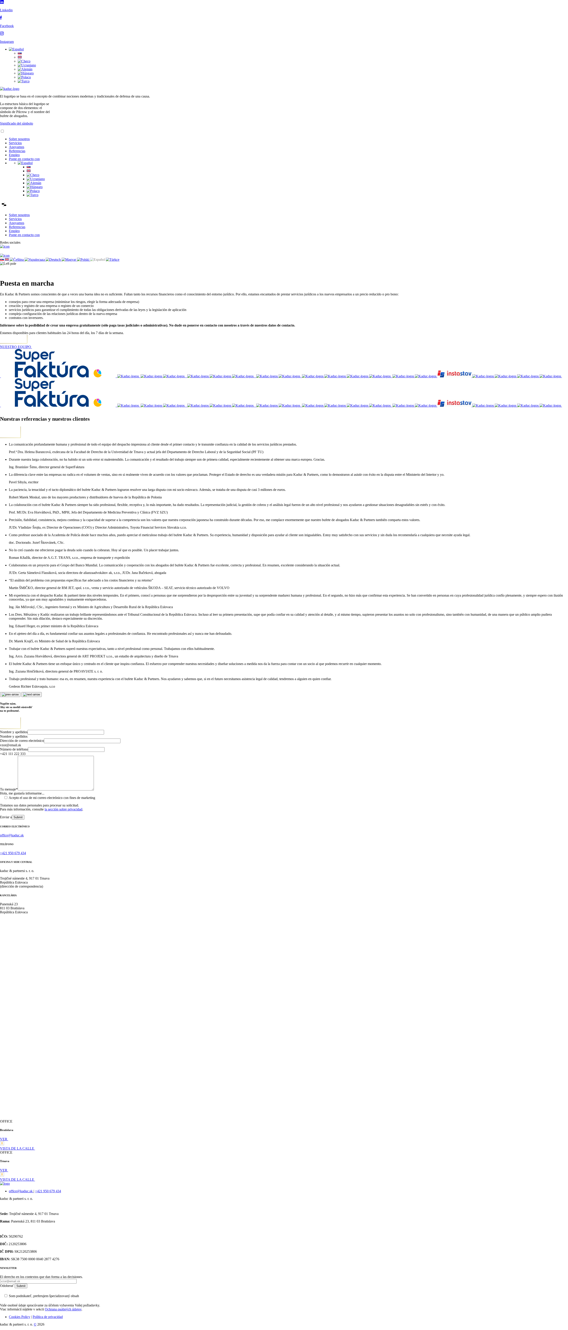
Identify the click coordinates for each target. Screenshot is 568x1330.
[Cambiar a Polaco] (24, 77)
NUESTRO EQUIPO (16, 347)
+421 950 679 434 (48, 1191)
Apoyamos (16, 147)
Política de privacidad (48, 1317)
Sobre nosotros (19, 139)
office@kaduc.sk (21, 1191)
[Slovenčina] (2, 259)
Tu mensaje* (9, 789)
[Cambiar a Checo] (24, 61)
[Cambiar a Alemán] (25, 69)
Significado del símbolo (16, 123)
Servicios (15, 143)
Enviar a (6, 817)
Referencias (17, 151)
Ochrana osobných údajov (63, 1309)
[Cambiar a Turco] (24, 81)
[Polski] (83, 259)
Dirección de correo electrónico (22, 741)
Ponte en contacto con (24, 159)
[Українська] (35, 259)
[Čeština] (17, 259)
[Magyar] (69, 259)
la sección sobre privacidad (63, 809)
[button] (16, 49)
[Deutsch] (54, 259)
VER (4, 1139)
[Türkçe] (112, 259)
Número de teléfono (14, 749)
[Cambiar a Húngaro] (26, 73)
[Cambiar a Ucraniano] (27, 65)
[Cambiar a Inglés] (20, 57)
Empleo (14, 155)
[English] (7, 259)
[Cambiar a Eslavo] (20, 53)
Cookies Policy (19, 1317)
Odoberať (7, 1286)
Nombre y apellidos (14, 732)
